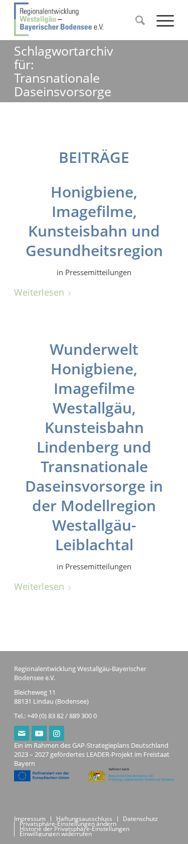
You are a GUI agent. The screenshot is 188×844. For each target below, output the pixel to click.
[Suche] (135, 20)
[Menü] (160, 20)
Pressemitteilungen (98, 272)
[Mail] (21, 733)
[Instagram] (56, 733)
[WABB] (78, 20)
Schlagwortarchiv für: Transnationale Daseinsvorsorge (63, 71)
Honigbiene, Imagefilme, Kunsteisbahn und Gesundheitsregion (94, 221)
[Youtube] (39, 733)
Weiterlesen (39, 292)
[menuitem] (135, 20)
